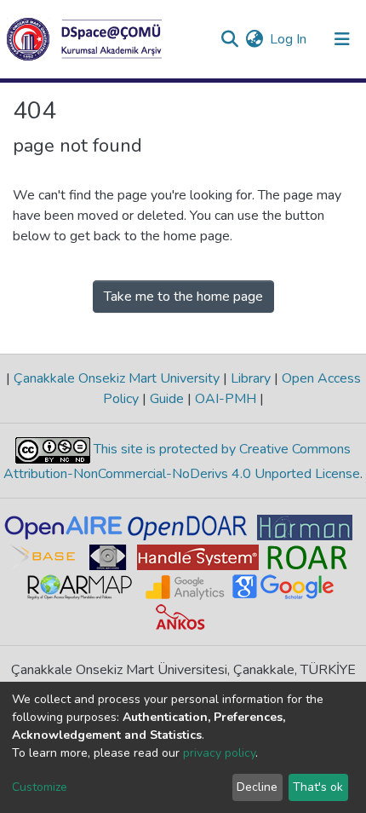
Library (250, 378)
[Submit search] (229, 39)
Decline (257, 787)
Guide (166, 398)
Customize (39, 787)
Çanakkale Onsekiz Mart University (116, 378)
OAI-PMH (226, 398)
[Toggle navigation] (342, 39)
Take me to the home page (183, 296)
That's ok (318, 787)
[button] (254, 39)
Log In (289, 39)
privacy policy (219, 753)
